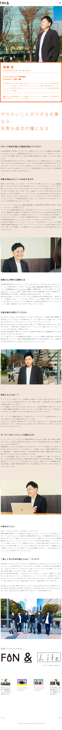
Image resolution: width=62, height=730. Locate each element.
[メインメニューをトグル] (60, 3)
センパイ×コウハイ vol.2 (22, 689)
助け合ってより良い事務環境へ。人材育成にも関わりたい (6, 691)
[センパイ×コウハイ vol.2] (22, 684)
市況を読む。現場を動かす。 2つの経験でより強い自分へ (55, 691)
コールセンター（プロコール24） (17, 324)
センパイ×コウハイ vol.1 (39, 689)
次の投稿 (60, 717)
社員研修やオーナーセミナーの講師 (18, 289)
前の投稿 (2, 717)
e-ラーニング (14, 292)
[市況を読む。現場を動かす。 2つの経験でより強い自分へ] (55, 684)
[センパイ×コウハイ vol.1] (38, 684)
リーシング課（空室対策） (25, 205)
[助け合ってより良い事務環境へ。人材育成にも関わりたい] (5, 684)
